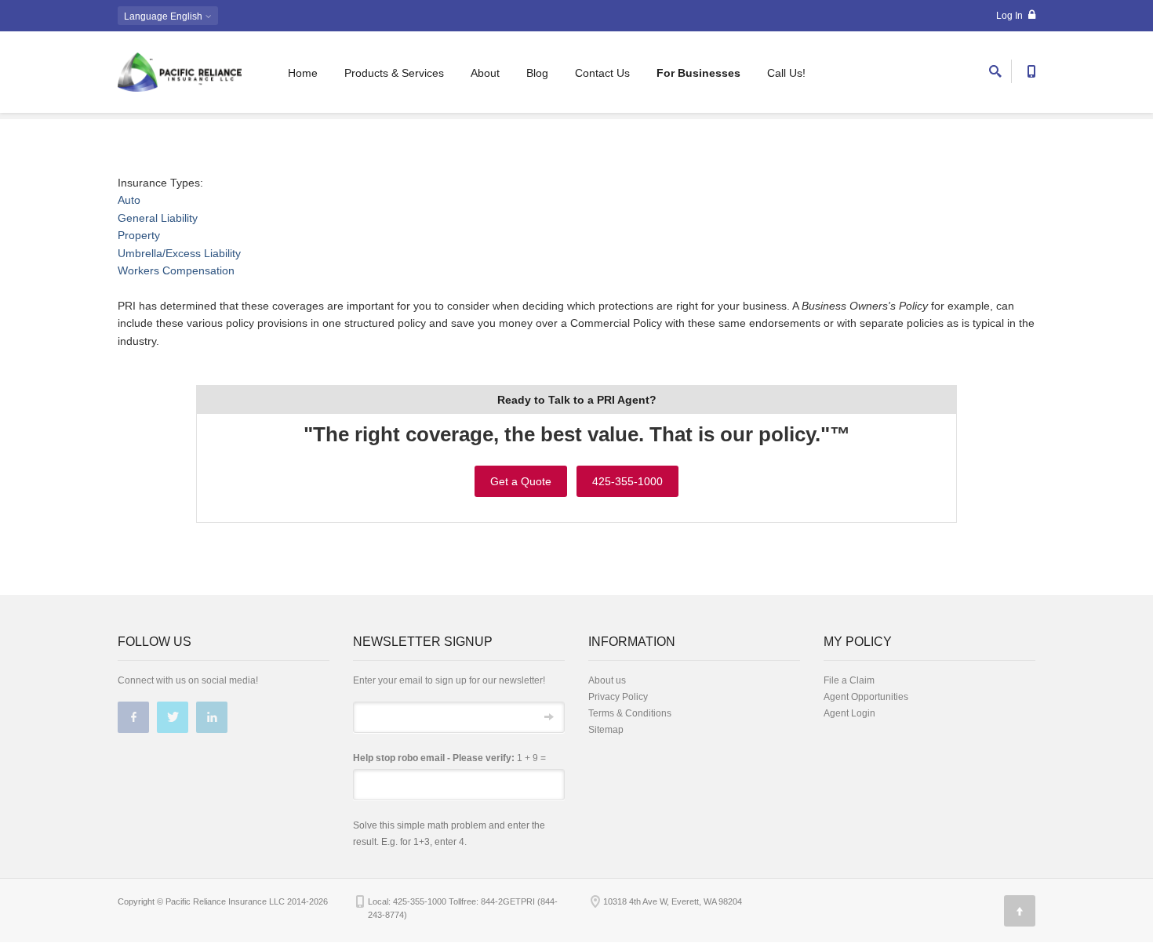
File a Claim (849, 680)
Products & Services (394, 73)
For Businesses (698, 73)
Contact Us (602, 73)
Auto (129, 200)
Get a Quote (520, 481)
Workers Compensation (176, 270)
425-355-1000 (627, 481)
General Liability (158, 218)
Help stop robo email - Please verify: (434, 758)
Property (139, 235)
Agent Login (849, 713)
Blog (537, 73)
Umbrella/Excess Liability (179, 253)
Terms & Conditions (629, 713)
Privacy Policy (618, 696)
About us (607, 680)
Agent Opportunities (866, 696)
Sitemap (606, 729)
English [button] (164, 16)
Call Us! (786, 73)
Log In (1010, 15)
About (485, 73)
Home (303, 73)
